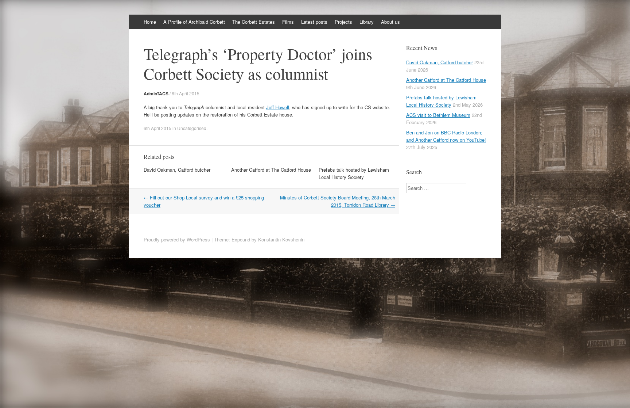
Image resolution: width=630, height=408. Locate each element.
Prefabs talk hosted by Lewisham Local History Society (354, 173)
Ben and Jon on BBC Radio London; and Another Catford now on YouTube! (446, 136)
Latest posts (314, 21)
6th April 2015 (185, 93)
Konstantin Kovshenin (281, 239)
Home (150, 21)
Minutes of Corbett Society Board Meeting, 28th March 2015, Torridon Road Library (337, 201)
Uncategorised (191, 128)
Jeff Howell (277, 107)
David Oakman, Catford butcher (177, 169)
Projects (343, 21)
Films (288, 21)
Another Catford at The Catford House (271, 169)
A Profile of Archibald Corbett (194, 21)
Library (366, 21)
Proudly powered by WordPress (177, 239)
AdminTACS (156, 93)
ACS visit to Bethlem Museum (438, 114)
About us (390, 21)
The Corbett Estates (253, 21)
